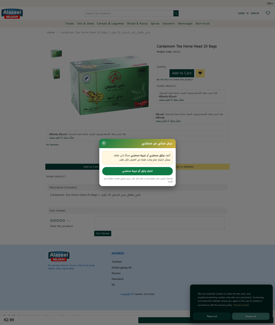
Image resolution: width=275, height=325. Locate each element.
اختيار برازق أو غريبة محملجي (137, 171)
